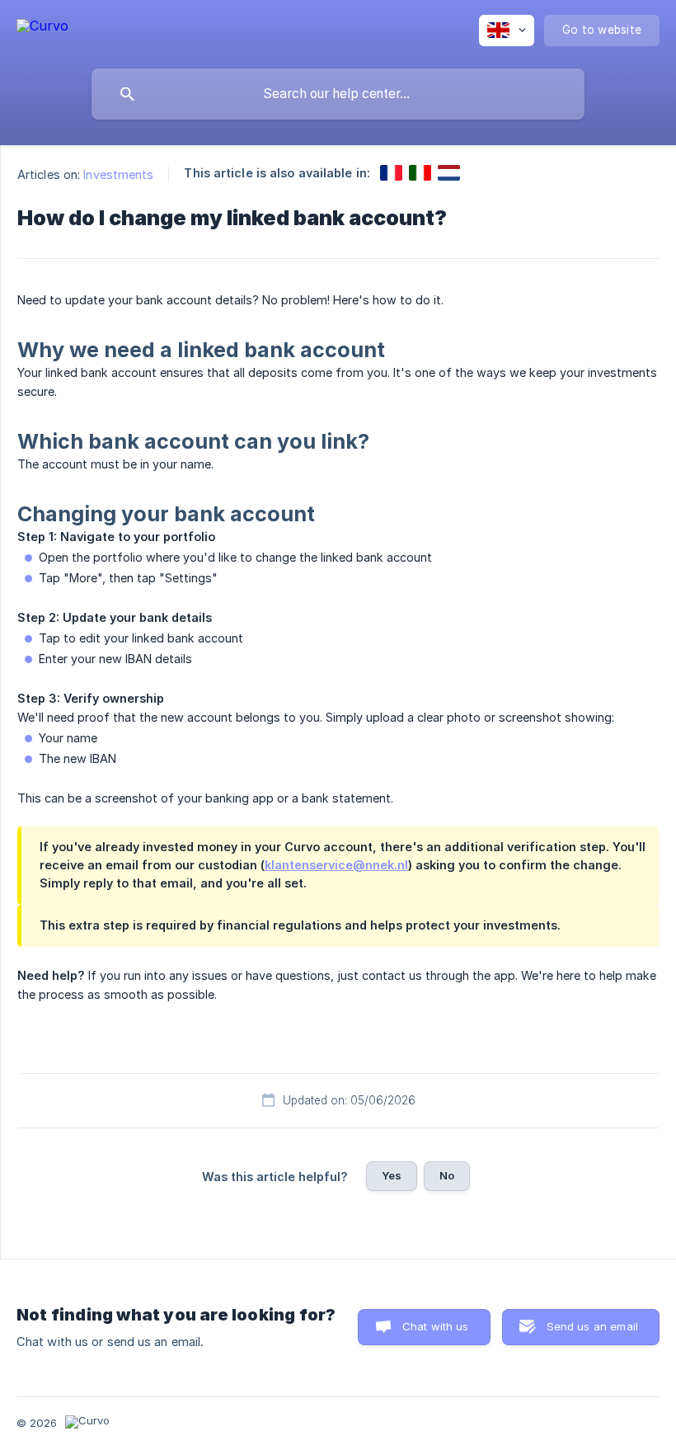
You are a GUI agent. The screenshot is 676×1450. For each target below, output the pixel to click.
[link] (391, 173)
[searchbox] (338, 94)
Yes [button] (391, 1175)
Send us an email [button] (592, 1326)
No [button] (446, 1175)
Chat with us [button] (435, 1326)
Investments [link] (118, 174)
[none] (42, 28)
